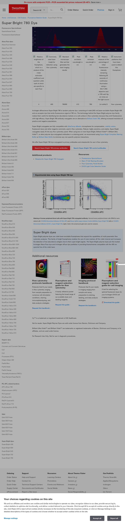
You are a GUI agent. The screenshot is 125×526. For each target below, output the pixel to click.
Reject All (114, 518)
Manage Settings (11, 518)
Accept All (97, 518)
